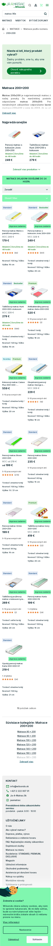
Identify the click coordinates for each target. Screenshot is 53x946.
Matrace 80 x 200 (26, 731)
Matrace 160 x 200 (26, 753)
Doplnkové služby (15, 846)
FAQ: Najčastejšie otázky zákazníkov (25, 842)
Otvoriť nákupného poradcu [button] (21, 71)
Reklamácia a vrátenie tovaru (21, 838)
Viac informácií (11, 922)
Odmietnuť (13, 939)
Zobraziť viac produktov (25, 169)
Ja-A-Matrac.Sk (18, 795)
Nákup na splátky (15, 876)
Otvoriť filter (11, 198)
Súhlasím (37, 939)
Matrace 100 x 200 (26, 740)
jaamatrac (15, 800)
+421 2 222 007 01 (19, 791)
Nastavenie (25, 930)
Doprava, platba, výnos (18, 834)
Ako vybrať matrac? (16, 830)
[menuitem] (7, 20)
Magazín (10, 860)
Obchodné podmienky (17, 868)
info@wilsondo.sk (19, 786)
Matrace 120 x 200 (26, 744)
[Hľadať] (30, 5)
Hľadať (45, 13)
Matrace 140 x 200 (26, 749)
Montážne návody (15, 880)
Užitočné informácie (16, 864)
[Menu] (47, 5)
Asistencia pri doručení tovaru (21, 872)
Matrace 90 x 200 (26, 736)
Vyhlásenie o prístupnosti (19, 884)
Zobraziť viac (26, 761)
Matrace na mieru (15, 850)
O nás (9, 826)
